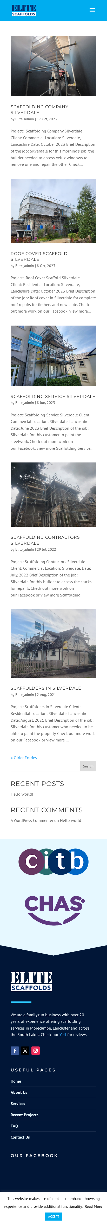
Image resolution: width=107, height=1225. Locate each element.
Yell (62, 1034)
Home (16, 1081)
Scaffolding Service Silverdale (53, 396)
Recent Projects (24, 1114)
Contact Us (20, 1137)
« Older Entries (24, 757)
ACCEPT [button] (53, 1216)
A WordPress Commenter (32, 820)
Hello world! (22, 794)
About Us (19, 1092)
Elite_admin (24, 119)
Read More (93, 1206)
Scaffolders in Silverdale (46, 688)
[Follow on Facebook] (15, 1050)
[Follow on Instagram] (35, 1050)
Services (18, 1103)
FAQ (14, 1125)
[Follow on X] (25, 1050)
